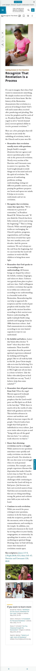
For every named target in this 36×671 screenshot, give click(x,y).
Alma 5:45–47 (26, 555)
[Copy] (2, 41)
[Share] (2, 44)
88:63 (7, 561)
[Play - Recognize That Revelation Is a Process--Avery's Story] (9, 595)
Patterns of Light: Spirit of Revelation (19, 636)
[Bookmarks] (24, 16)
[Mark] (2, 37)
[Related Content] (28, 16)
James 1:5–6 (23, 553)
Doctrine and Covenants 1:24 (16, 558)
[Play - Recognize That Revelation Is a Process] (9, 576)
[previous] (8, 669)
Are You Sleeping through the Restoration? (18, 628)
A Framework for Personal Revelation (20, 620)
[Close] (2, 33)
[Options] (32, 16)
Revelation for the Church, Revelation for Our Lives (19, 611)
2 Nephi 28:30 (10, 555)
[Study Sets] (19, 16)
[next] (27, 669)
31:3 (18, 555)
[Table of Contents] (2, 15)
